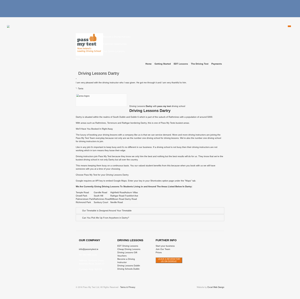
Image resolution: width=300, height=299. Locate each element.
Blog (78, 58)
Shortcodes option (159, 180)
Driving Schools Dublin (128, 269)
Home (148, 64)
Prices (159, 252)
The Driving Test (199, 64)
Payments (216, 64)
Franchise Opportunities (115, 44)
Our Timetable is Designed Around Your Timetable (107, 210)
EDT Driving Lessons (127, 246)
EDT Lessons (181, 64)
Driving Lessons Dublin (128, 265)
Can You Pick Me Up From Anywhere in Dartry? (105, 217)
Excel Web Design (216, 287)
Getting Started (163, 64)
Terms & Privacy (127, 287)
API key (99, 180)
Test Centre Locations (114, 51)
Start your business (165, 246)
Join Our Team (163, 249)
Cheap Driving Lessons (128, 249)
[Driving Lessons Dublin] (89, 54)
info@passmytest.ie (88, 249)
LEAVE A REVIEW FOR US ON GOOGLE (169, 260)
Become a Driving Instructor (117, 36)
